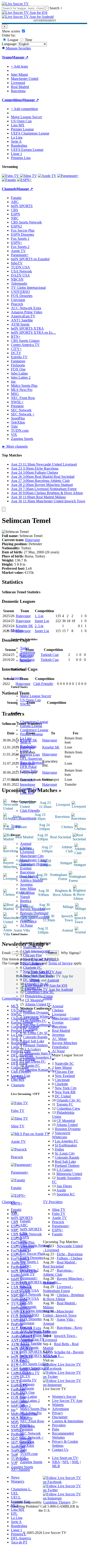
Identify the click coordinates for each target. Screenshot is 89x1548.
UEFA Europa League (27, 150)
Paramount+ (29, 1278)
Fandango (27, 1384)
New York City (66, 1088)
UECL (16, 1497)
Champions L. (21, 1489)
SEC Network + (32, 1437)
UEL (14, 1493)
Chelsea (25, 848)
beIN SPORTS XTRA (36, 1352)
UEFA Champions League (30, 133)
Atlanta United (67, 1125)
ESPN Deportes (31, 1258)
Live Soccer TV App (67, 1401)
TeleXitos (27, 1445)
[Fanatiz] (9, 180)
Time (28, 40)
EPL (14, 1514)
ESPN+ (25, 1266)
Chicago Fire (32, 955)
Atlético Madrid (31, 880)
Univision (27, 1323)
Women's (17, 1481)
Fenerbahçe (28, 921)
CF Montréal (34, 1000)
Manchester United (33, 860)
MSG (24, 1417)
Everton (25, 868)
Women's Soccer (64, 1396)
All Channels (20, 1470)
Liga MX (27, 793)
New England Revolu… (40, 959)
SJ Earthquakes (66, 1145)
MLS (14, 1505)
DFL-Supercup (31, 759)
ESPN (24, 1237)
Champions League (34, 722)
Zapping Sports (31, 1462)
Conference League (34, 730)
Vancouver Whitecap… (40, 1016)
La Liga (25, 738)
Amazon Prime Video (35, 1335)
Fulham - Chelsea (69, 1258)
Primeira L (18, 1534)
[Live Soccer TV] (15, 4)
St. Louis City (65, 1153)
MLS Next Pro (31, 1413)
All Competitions (23, 818)
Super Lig (42, 621)
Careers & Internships (67, 1421)
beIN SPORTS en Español (30, 259)
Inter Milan (28, 889)
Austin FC (32, 1065)
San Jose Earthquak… (39, 1025)
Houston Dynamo (36, 1012)
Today (24, 648)
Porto (24, 905)
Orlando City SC (37, 984)
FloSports (27, 1388)
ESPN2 (25, 1249)
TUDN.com (29, 1454)
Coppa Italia (29, 771)
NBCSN (26, 1303)
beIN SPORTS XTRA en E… (42, 1356)
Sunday (25, 660)
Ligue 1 (25, 750)
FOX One (27, 1392)
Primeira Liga (30, 754)
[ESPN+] (24, 180)
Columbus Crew (68, 1108)
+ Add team (19, 66)
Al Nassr (26, 925)
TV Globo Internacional (28, 287)
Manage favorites (18, 48)
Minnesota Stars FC (39, 1053)
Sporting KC (66, 1194)
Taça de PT (19, 1542)
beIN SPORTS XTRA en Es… (33, 332)
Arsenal (25, 844)
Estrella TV (28, 1380)
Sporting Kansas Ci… (41, 1070)
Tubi (23, 1450)
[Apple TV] (47, 176)
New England (65, 1076)
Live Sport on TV (65, 1458)
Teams (15, 826)
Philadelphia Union (39, 996)
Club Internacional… (38, 951)
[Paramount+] (68, 176)
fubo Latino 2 (30, 1401)
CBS (23, 1233)
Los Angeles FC (35, 1021)
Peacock (26, 1327)
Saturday (26, 656)
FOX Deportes (31, 1319)
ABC (24, 1225)
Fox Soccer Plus (32, 1254)
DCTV (25, 1376)
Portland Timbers (35, 1045)
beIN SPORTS (31, 1229)
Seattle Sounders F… (40, 1057)
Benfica (25, 901)
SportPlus (27, 1441)
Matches (17, 630)
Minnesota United (69, 1174)
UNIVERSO (29, 1315)
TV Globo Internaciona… (39, 1311)
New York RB (65, 1092)
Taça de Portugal (32, 763)
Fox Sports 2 (29, 1270)
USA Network (30, 1294)
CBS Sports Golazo (34, 1364)
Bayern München (32, 909)
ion (22, 1405)
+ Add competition (24, 109)
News (15, 1477)
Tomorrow (27, 652)
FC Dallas (30, 1029)
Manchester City (32, 856)
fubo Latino (28, 1396)
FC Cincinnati (33, 963)
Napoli (25, 897)
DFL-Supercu (21, 1538)
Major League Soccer (35, 696)
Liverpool (27, 852)
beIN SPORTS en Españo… (40, 1282)
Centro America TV (34, 1368)
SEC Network (30, 1433)
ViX (23, 1458)
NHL (75, 1462)
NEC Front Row (32, 1421)
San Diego (64, 1186)
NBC (24, 1241)
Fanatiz (25, 1221)
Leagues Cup (29, 788)
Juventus (26, 884)
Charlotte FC (32, 967)
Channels (17, 1085)
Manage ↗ (20, 57)
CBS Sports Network (35, 1245)
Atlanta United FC (38, 1004)
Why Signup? (71, 953)
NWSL (25, 704)
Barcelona (27, 872)
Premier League (31, 734)
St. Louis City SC (36, 1033)
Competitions (12, 100)
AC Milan (27, 893)
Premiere (26, 1429)
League (12, 40)
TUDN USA (29, 1290)
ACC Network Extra (35, 1331)
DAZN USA (29, 1298)
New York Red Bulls (38, 976)
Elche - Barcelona (70, 1254)
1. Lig (39, 616)
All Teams (18, 1077)
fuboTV (26, 1286)
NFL (65, 1462)
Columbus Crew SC (39, 992)
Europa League (31, 726)
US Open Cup (30, 700)
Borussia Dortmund (34, 913)
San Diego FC (35, 1061)
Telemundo (28, 1307)
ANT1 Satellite (31, 1343)
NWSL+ (26, 1425)
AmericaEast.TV (32, 1339)
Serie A (25, 742)
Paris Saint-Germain (34, 917)
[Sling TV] (28, 176)
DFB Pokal (28, 767)
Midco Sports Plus (33, 1409)
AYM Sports (29, 1347)
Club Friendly (30, 810)
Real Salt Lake (33, 1041)
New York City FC (36, 972)
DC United (31, 980)
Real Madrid (29, 876)
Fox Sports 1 (29, 1262)
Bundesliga (28, 746)
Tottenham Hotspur (34, 864)
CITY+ (25, 1372)
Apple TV (27, 1274)
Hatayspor (32, 540)
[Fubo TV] (10, 176)
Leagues (17, 678)
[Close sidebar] (3, 509)
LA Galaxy (33, 1049)
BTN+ (25, 1360)
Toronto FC (33, 988)
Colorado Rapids (35, 1037)
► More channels (15, 446)
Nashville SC (32, 947)
